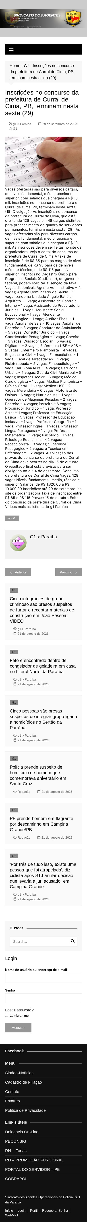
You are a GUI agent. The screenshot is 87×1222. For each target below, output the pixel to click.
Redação (24, 791)
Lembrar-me (19, 1015)
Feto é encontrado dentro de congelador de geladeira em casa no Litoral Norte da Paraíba (43, 666)
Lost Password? (19, 1010)
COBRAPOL (16, 1179)
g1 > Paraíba (22, 124)
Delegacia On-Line (21, 1132)
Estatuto (12, 1101)
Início (9, 1210)
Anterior (20, 572)
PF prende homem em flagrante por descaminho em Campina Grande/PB (41, 824)
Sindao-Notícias (19, 1073)
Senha (10, 990)
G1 (26, 65)
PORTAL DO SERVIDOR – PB (32, 1169)
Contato (12, 1091)
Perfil (33, 1210)
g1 (13, 518)
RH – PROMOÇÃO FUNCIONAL (34, 1160)
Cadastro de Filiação (23, 1082)
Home (15, 65)
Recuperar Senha (55, 1210)
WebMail (11, 1215)
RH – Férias (16, 1150)
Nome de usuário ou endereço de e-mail (36, 970)
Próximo (66, 572)
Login (21, 1210)
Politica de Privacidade (25, 1110)
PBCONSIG (15, 1141)
